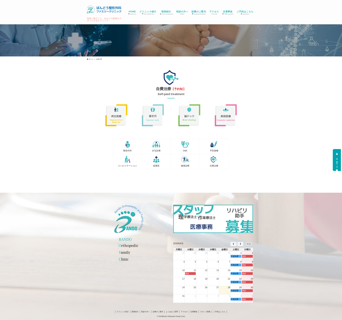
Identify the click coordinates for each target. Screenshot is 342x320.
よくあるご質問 (172, 312)
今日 (249, 244)
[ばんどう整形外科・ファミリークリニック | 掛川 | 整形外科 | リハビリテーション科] (104, 9)
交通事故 (193, 312)
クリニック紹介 (123, 312)
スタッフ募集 (337, 162)
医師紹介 (135, 312)
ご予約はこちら (219, 312)
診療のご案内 (158, 312)
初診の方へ (145, 312)
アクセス (184, 312)
